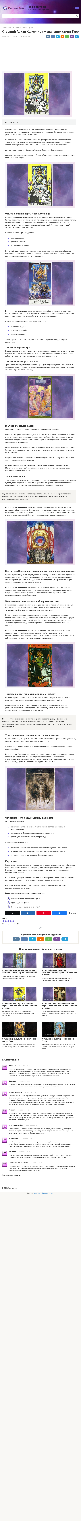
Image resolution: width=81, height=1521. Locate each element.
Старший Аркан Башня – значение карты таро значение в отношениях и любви (59, 1005)
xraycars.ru (38, 1193)
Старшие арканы (24, 36)
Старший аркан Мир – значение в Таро (58, 1040)
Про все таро (37, 7)
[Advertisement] (40, 55)
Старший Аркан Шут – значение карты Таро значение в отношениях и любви (19, 1005)
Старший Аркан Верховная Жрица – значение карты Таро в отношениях (19, 971)
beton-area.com (48, 1193)
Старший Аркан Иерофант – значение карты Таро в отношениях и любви (59, 972)
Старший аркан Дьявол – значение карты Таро (19, 1040)
